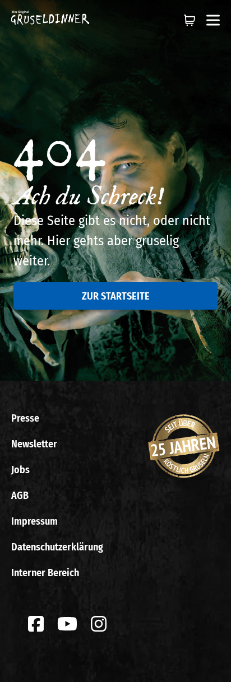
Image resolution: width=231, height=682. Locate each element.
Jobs (20, 470)
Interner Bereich (45, 573)
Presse (25, 418)
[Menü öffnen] (213, 20)
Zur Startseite (116, 296)
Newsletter (34, 444)
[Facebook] (36, 624)
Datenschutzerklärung (57, 547)
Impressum (34, 521)
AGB (20, 495)
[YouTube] (67, 624)
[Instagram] (98, 624)
